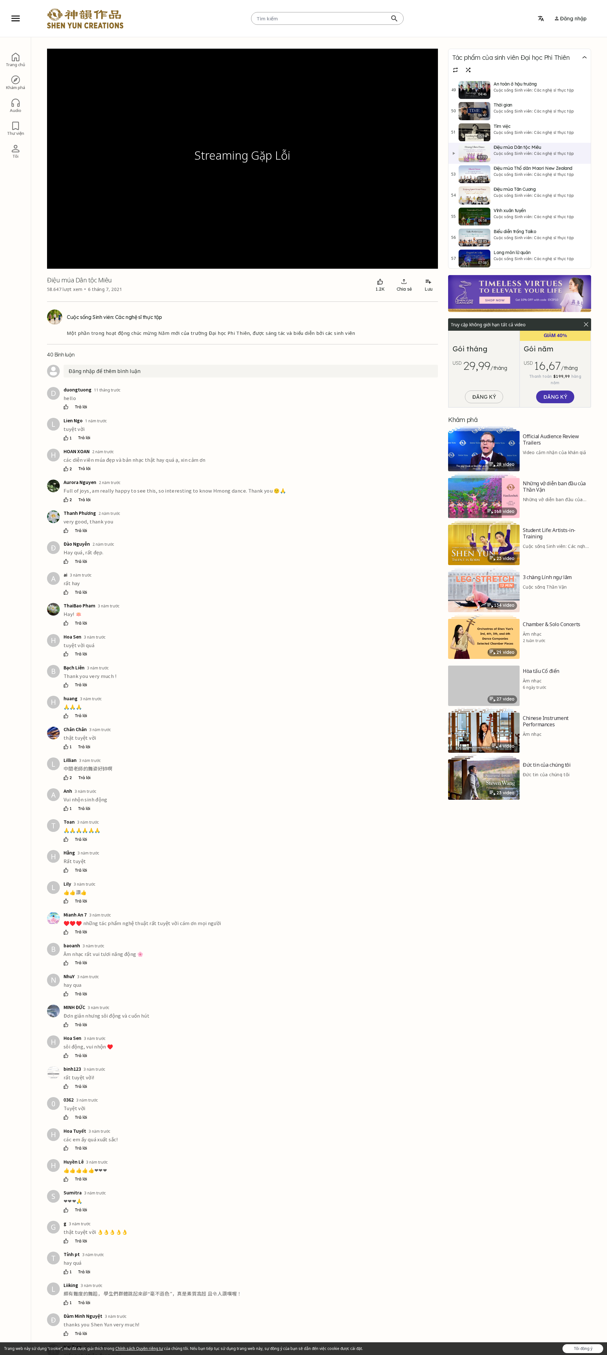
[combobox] (327, 18)
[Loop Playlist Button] (458, 70)
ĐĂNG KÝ (484, 397)
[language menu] (540, 18)
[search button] (394, 18)
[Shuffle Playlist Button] (471, 70)
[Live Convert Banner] (519, 293)
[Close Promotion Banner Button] (586, 324)
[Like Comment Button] (66, 406)
